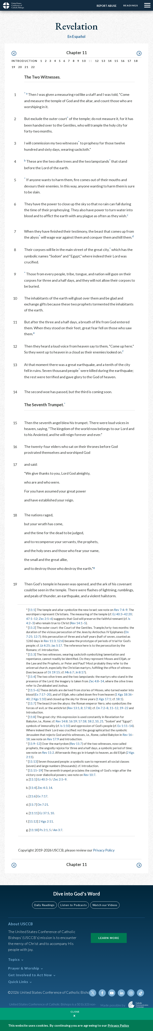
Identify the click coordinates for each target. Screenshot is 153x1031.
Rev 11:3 (50, 641)
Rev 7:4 (119, 609)
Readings (130, 5)
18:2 (91, 721)
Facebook (102, 992)
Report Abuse (106, 5)
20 (20, 67)
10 (84, 60)
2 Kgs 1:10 (38, 699)
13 (103, 60)
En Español (77, 36)
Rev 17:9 (53, 739)
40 (28, 699)
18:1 (119, 699)
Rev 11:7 (76, 743)
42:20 (128, 614)
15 (116, 60)
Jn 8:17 (80, 672)
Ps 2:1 (43, 830)
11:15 (33, 770)
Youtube (111, 992)
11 (111, 708)
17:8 (87, 708)
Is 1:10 (64, 726)
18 (136, 60)
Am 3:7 (57, 830)
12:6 (60, 641)
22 (33, 67)
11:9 (32, 743)
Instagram (130, 992)
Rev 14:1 (76, 623)
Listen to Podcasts (73, 905)
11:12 (33, 821)
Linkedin (121, 992)
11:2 (32, 627)
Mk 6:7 (69, 672)
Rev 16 (127, 734)
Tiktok (140, 992)
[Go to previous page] (16, 53)
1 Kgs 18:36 (124, 694)
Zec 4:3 (42, 787)
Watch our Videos (104, 905)
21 (26, 67)
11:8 (32, 717)
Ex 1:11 (122, 726)
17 (129, 60)
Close (75, 1011)
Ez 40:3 (117, 614)
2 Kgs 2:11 (46, 821)
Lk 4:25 (45, 645)
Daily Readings (44, 905)
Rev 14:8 (62, 721)
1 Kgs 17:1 (104, 699)
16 (123, 60)
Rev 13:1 (73, 708)
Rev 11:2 (48, 752)
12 (97, 60)
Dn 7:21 (42, 804)
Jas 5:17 (56, 645)
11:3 (32, 654)
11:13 (33, 761)
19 (13, 67)
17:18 (82, 721)
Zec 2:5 (44, 618)
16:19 (73, 721)
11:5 (32, 690)
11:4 (32, 676)
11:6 (32, 796)
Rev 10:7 (89, 775)
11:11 (34, 813)
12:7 (37, 636)
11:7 (32, 703)
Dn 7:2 (100, 708)
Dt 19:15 (54, 672)
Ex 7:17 (40, 694)
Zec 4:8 (94, 681)
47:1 (29, 618)
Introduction (24, 60)
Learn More (108, 938)
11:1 (32, 609)
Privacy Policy (104, 850)
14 (110, 60)
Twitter (92, 992)
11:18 (34, 830)
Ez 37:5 (44, 813)
